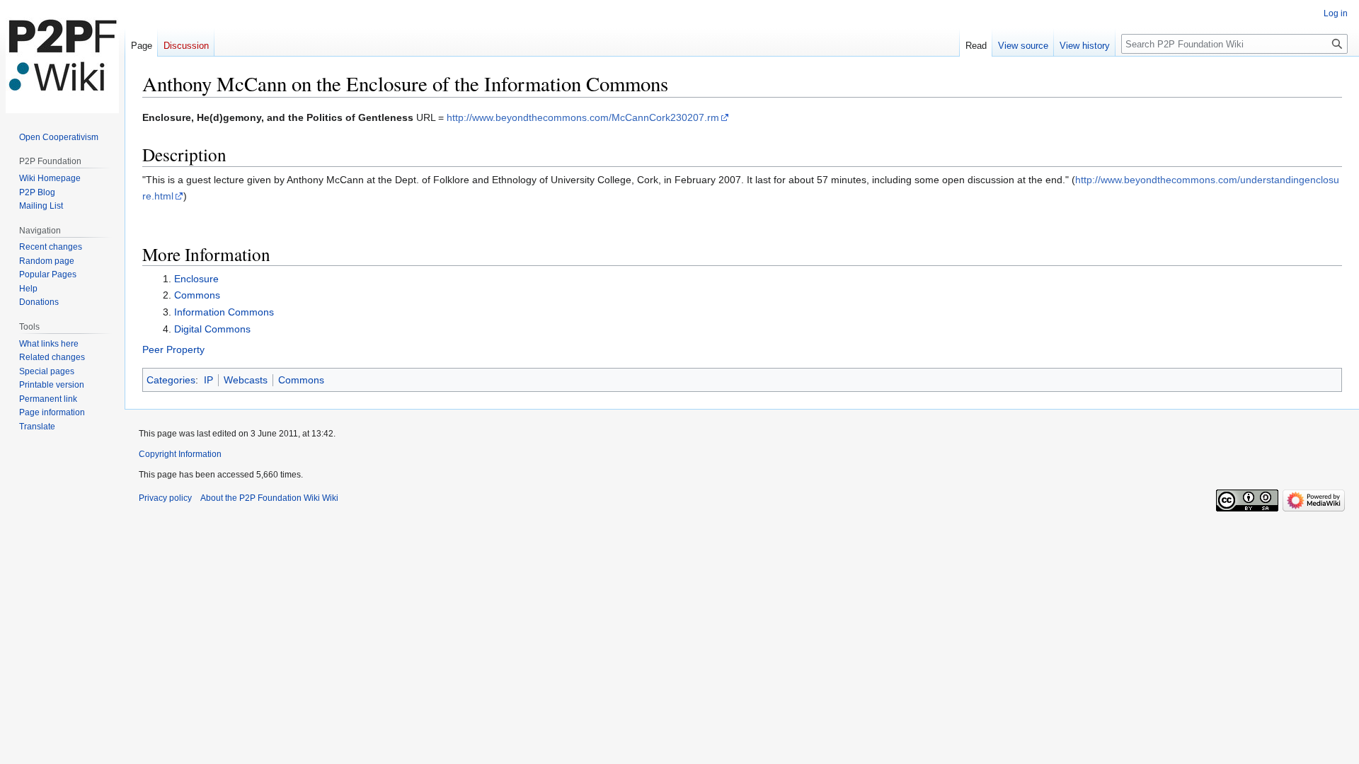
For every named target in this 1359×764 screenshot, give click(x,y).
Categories (171, 380)
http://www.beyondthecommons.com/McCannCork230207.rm (583, 117)
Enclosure (196, 278)
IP (208, 380)
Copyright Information (180, 454)
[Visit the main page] (62, 56)
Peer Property (173, 349)
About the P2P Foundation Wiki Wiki (269, 498)
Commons (197, 295)
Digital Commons (212, 329)
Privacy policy (165, 498)
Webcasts (246, 380)
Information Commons (224, 312)
